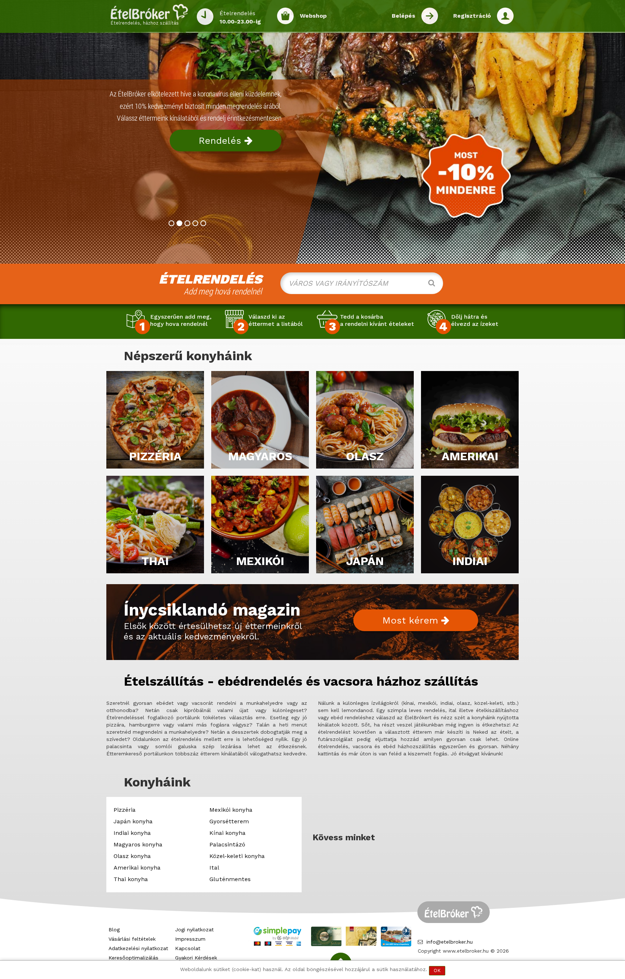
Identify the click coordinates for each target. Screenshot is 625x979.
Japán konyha (133, 821)
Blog (114, 929)
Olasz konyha (132, 856)
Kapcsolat (187, 948)
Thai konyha (131, 879)
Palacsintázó (227, 844)
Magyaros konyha (138, 844)
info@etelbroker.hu (449, 942)
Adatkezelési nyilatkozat (138, 948)
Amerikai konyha (137, 867)
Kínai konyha (227, 832)
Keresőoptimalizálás (133, 958)
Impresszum (190, 939)
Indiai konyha (132, 832)
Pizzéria (125, 809)
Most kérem (411, 620)
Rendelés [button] (222, 140)
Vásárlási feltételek (132, 939)
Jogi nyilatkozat (194, 929)
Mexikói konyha (230, 809)
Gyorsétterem (229, 821)
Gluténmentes (230, 879)
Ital (214, 867)
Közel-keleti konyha (237, 856)
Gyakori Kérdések (196, 958)
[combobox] (361, 283)
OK (437, 970)
